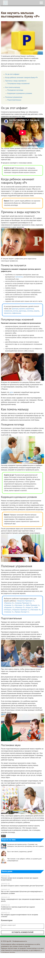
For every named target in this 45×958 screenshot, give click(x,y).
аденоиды (22, 311)
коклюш (30, 311)
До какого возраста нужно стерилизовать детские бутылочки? (22, 886)
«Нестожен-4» (35, 610)
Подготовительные (14, 100)
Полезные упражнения (13, 97)
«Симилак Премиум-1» (23, 603)
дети (11, 392)
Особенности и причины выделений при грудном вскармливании (18, 908)
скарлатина (29, 308)
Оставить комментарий (22, 932)
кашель (36, 311)
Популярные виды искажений (18, 83)
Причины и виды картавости (15, 81)
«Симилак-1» (9, 605)
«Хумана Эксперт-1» (21, 612)
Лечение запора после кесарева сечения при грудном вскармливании (19, 879)
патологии (19, 277)
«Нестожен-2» (19, 605)
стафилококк (16, 313)
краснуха (15, 308)
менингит (7, 313)
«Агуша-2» (29, 607)
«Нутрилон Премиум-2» (25, 601)
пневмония (8, 311)
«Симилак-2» (9, 612)
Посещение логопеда (15, 90)
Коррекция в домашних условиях (19, 93)
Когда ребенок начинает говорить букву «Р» (21, 77)
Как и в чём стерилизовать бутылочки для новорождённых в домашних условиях (21, 892)
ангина (15, 311)
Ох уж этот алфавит (12, 74)
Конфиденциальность (20, 941)
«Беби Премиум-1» (33, 605)
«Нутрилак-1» (9, 607)
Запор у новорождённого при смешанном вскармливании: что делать (22, 900)
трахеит (22, 308)
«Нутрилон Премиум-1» (21, 610)
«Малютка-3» (20, 607)
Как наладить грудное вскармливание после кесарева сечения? (19, 915)
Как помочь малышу (12, 87)
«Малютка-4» (9, 603)
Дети (3, 836)
